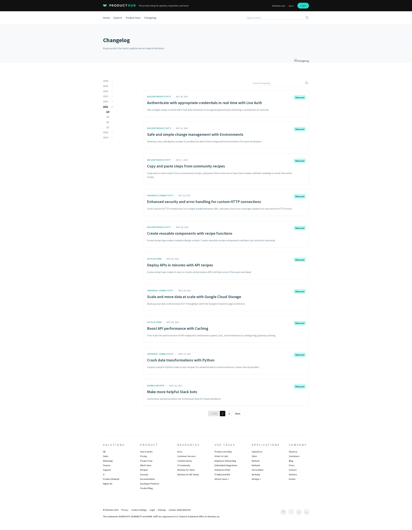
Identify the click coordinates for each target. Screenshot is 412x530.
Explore (117, 17)
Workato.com (278, 5)
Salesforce (257, 451)
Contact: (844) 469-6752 (180, 509)
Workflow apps (155, 385)
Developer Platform (149, 483)
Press (292, 465)
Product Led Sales (223, 451)
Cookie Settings (139, 509)
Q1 (107, 127)
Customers (294, 456)
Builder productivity (159, 96)
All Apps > (256, 479)
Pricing (143, 456)
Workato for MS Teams (188, 474)
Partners (293, 474)
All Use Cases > (222, 479)
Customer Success (186, 456)
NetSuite (256, 465)
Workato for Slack (186, 469)
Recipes (144, 469)
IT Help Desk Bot (222, 474)
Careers (293, 469)
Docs (291, 5)
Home (106, 17)
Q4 (107, 111)
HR (104, 451)
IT (104, 474)
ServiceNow (257, 469)
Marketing (108, 460)
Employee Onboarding (225, 460)
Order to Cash (221, 456)
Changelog (150, 17)
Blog (291, 460)
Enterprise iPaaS (222, 469)
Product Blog (146, 488)
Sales (105, 456)
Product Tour (146, 460)
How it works (146, 451)
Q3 (107, 116)
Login (303, 5)
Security (144, 474)
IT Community (183, 465)
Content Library (184, 460)
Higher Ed (107, 483)
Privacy (124, 509)
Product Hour (133, 17)
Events (292, 479)
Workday (256, 474)
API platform (154, 258)
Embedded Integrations (226, 465)
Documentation (147, 479)
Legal (152, 509)
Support (107, 469)
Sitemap (162, 509)
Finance (106, 465)
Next (237, 413)
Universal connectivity (160, 195)
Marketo (256, 460)
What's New (145, 465)
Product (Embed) (111, 479)
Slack (254, 456)
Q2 (107, 122)
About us (293, 451)
